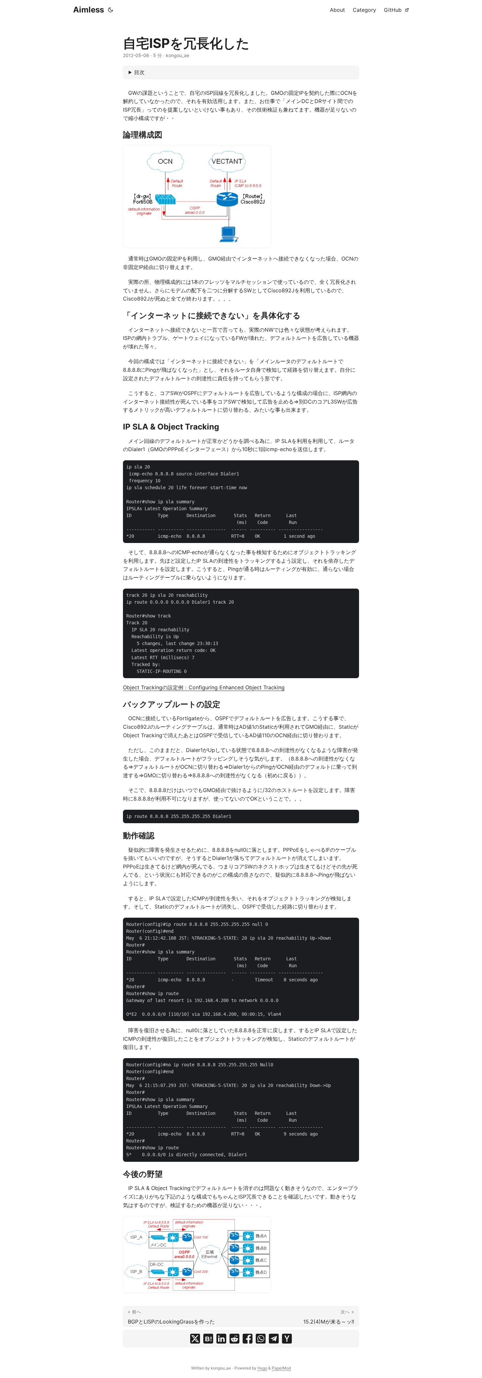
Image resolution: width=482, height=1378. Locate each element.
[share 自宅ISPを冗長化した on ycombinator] (287, 1339)
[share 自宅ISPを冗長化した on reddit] (234, 1339)
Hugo (262, 1368)
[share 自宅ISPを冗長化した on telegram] (274, 1339)
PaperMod (281, 1368)
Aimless (88, 9)
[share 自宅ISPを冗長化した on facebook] (247, 1339)
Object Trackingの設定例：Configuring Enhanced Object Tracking (204, 687)
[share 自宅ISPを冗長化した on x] (195, 1339)
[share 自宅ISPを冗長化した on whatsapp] (261, 1339)
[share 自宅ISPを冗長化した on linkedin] (221, 1339)
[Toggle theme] (110, 10)
